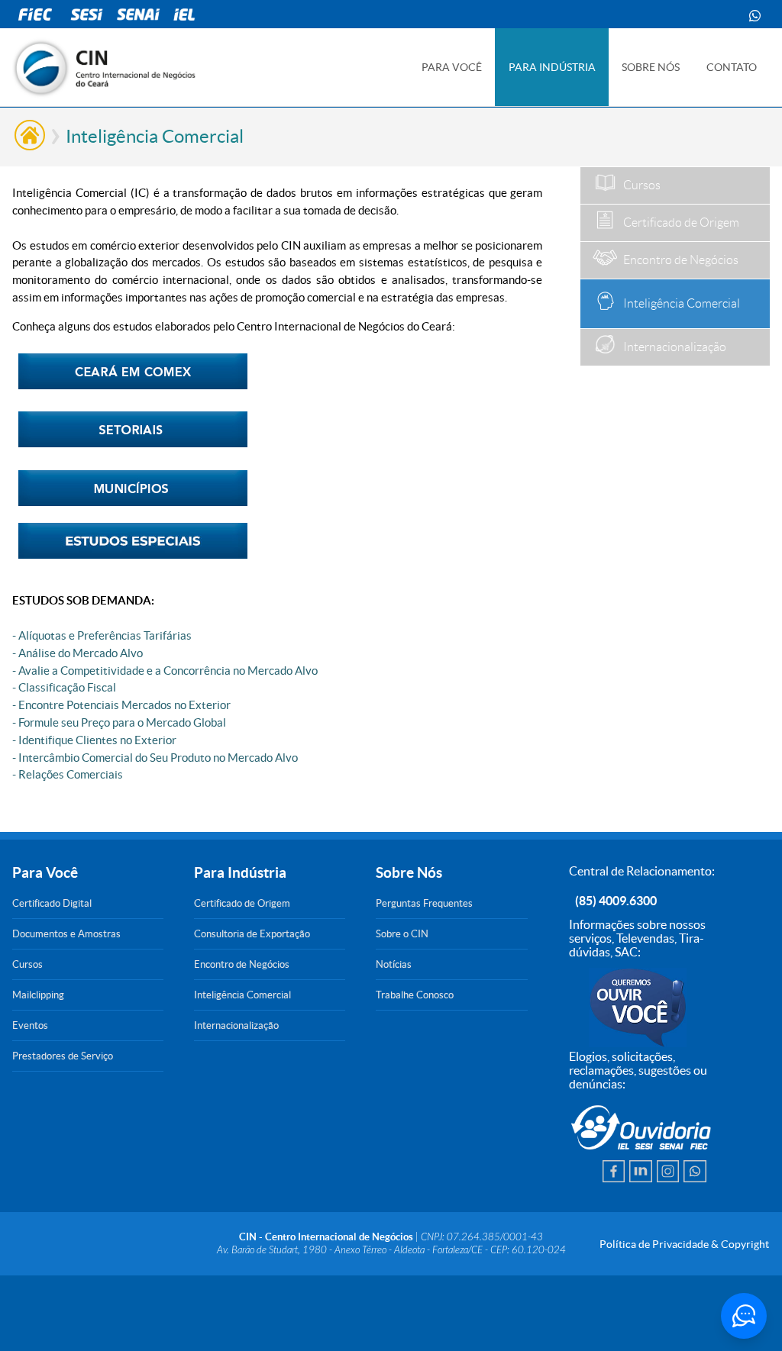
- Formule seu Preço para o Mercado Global (119, 722)
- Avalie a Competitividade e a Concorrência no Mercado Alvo (165, 670)
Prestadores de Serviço (62, 1056)
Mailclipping (38, 995)
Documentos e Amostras (66, 934)
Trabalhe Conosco (415, 995)
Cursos (27, 964)
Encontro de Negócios (241, 964)
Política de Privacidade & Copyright (684, 1244)
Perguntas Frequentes (424, 903)
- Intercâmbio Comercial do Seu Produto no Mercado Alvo (155, 757)
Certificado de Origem (242, 903)
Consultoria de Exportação (252, 934)
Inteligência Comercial (242, 995)
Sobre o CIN (402, 934)
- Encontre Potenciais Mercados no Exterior (121, 704)
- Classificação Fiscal (64, 687)
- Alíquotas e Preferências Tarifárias (102, 635)
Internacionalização (236, 1025)
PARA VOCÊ (452, 67)
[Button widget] (744, 1316)
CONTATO (731, 67)
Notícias (394, 964)
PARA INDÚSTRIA (552, 67)
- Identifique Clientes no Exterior (94, 740)
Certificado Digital (52, 903)
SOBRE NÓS (651, 67)
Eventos (30, 1025)
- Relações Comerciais (67, 774)
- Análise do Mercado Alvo (77, 652)
